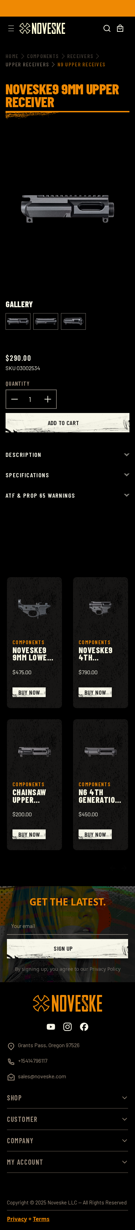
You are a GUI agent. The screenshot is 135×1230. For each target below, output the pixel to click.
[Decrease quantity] (14, 398)
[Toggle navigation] (11, 28)
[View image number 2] (45, 321)
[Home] (42, 28)
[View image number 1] (18, 321)
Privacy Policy (105, 969)
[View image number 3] (73, 321)
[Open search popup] (107, 28)
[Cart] (120, 28)
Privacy (17, 1219)
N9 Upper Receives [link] (81, 64)
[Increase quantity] (48, 398)
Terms (41, 1219)
